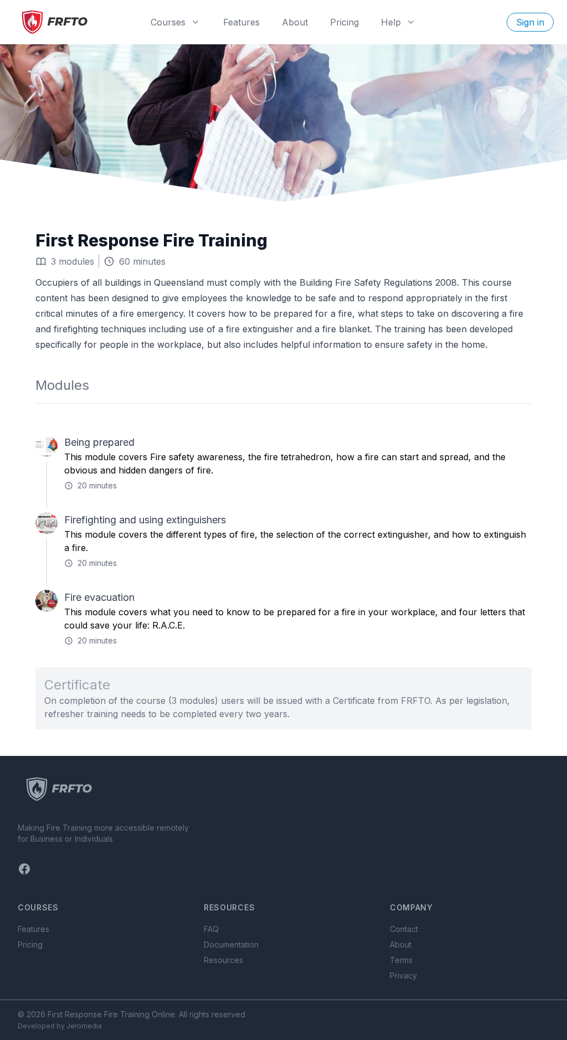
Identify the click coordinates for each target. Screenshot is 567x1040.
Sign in (530, 22)
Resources (223, 960)
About (295, 22)
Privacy (403, 975)
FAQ (211, 929)
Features (241, 22)
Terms (401, 960)
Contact (404, 929)
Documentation (231, 944)
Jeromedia (84, 1026)
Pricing (344, 22)
